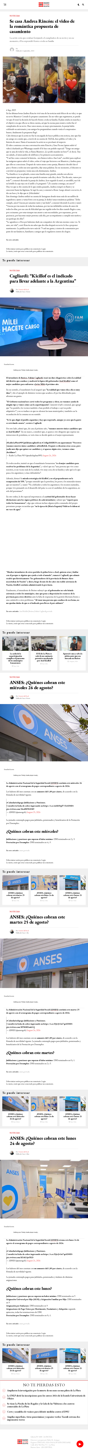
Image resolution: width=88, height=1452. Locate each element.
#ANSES (69, 805)
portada (49, 611)
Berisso (24, 377)
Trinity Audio (25, 370)
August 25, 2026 (33, 812)
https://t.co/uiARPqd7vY (54, 805)
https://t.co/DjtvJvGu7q (54, 1024)
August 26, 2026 (49, 455)
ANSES (54, 783)
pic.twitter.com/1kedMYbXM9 (20, 809)
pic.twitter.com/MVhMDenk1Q (21, 1027)
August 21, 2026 (33, 1260)
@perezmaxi (66, 442)
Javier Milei (40, 384)
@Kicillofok (42, 446)
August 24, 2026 (33, 1030)
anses (21, 850)
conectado (28, 251)
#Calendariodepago (15, 802)
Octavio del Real (23, 289)
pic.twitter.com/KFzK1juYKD (20, 1257)
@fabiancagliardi (31, 442)
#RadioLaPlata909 (15, 442)
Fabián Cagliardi (35, 377)
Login (43, 249)
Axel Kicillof (64, 381)
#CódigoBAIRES (49, 442)
